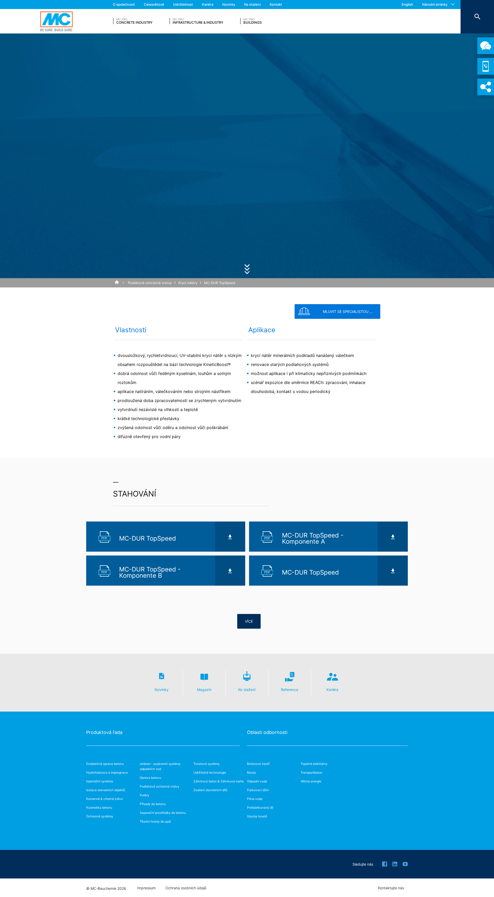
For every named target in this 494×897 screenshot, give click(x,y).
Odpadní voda (257, 781)
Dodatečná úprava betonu (105, 764)
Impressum (146, 888)
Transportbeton (311, 772)
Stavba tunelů (257, 816)
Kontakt (276, 4)
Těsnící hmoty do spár (155, 821)
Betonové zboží (258, 764)
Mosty (251, 772)
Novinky (228, 4)
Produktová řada (104, 732)
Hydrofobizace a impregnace (107, 772)
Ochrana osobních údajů (185, 888)
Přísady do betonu (153, 804)
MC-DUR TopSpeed (219, 283)
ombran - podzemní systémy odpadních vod (160, 766)
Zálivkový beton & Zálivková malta (218, 781)
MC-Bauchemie (56, 21)
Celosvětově (154, 4)
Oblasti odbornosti (267, 732)
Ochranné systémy (99, 816)
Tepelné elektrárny (314, 764)
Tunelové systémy (206, 764)
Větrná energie (311, 781)
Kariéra (207, 4)
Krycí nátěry (187, 283)
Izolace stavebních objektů (105, 790)
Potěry (144, 795)
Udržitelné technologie (209, 772)
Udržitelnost (183, 4)
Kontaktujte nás (391, 888)
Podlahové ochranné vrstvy (150, 283)
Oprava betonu (150, 778)
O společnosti (124, 4)
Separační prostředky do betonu (163, 813)
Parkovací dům (258, 790)
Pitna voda (254, 799)
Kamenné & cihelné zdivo (104, 799)
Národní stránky (434, 4)
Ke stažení (252, 4)
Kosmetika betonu (99, 807)
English (407, 4)
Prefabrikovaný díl (260, 807)
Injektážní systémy (99, 781)
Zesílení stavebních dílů (210, 790)
